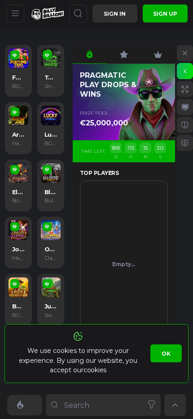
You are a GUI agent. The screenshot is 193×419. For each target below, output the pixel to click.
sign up (165, 13)
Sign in (115, 13)
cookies (94, 370)
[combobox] (103, 405)
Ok (166, 353)
